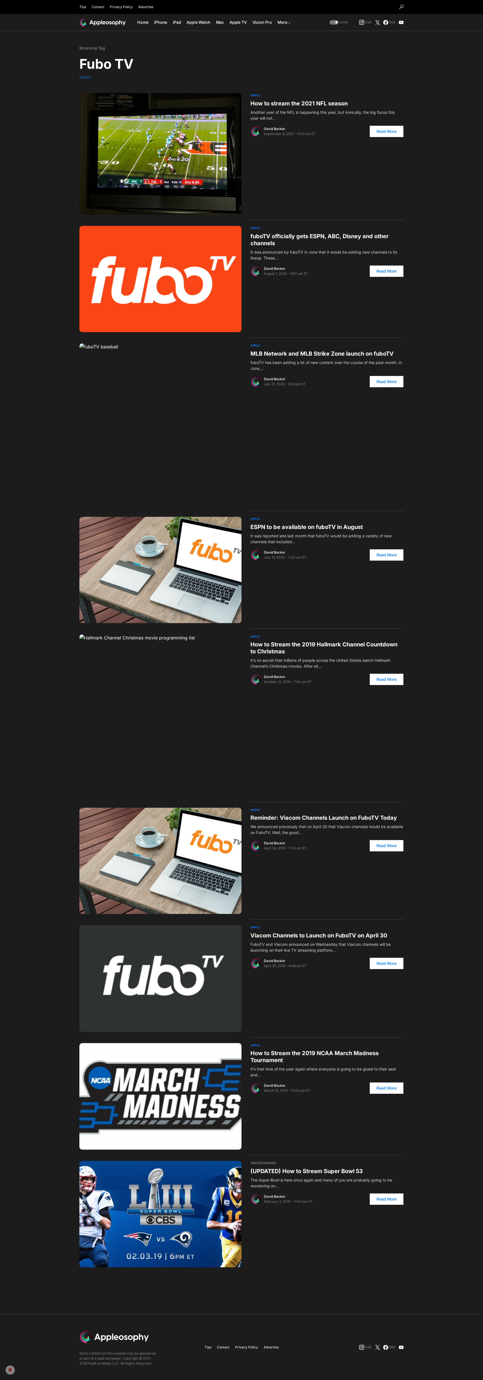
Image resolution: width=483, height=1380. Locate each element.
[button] (401, 7)
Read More (387, 131)
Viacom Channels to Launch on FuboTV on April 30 (318, 935)
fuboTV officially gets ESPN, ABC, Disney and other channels (319, 240)
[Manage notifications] (10, 1369)
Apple (255, 95)
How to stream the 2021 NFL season (299, 103)
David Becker (274, 129)
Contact (98, 7)
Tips (82, 7)
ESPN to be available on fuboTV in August (306, 527)
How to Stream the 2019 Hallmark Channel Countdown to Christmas (323, 648)
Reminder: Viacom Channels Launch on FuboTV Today (323, 817)
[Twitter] (377, 22)
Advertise (145, 7)
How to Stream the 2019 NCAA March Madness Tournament (314, 1057)
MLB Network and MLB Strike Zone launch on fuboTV (322, 353)
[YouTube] (401, 22)
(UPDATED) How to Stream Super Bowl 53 (306, 1171)
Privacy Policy (121, 7)
